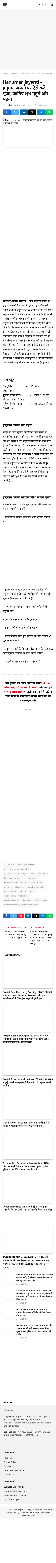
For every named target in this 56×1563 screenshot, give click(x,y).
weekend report (27, 891)
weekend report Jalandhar (16, 895)
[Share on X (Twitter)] (15, 112)
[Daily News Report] (28, 4)
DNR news (42, 873)
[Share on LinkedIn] (24, 112)
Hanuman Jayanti (12, 878)
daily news (9, 864)
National (14, 74)
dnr (32, 873)
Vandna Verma (11, 105)
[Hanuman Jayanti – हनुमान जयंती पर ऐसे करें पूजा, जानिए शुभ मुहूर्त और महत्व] (28, 133)
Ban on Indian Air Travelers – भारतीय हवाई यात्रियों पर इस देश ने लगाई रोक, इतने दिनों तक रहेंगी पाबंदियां (41, 937)
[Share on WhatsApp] (49, 112)
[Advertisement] (28, 40)
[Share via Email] (32, 112)
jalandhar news (30, 878)
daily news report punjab (15, 873)
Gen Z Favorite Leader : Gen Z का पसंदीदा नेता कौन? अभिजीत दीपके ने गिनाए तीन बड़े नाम (26, 1124)
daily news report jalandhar (16, 869)
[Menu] (5, 4)
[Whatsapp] (27, 1442)
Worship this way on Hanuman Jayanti (21, 904)
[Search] (51, 4)
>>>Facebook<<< (15, 691)
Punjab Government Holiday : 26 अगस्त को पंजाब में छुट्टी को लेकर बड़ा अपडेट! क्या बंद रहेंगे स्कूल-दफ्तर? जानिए (28, 1082)
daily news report (26, 864)
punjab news (10, 891)
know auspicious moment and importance (23, 882)
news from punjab (35, 887)
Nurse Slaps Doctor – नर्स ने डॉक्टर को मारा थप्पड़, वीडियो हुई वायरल (15, 934)
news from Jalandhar (13, 887)
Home (5, 74)
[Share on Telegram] (41, 112)
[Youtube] (17, 1442)
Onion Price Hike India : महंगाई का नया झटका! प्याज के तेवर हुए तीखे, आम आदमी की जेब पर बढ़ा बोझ (27, 1208)
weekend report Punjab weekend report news (25, 900)
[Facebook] (7, 1442)
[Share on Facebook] (7, 112)
